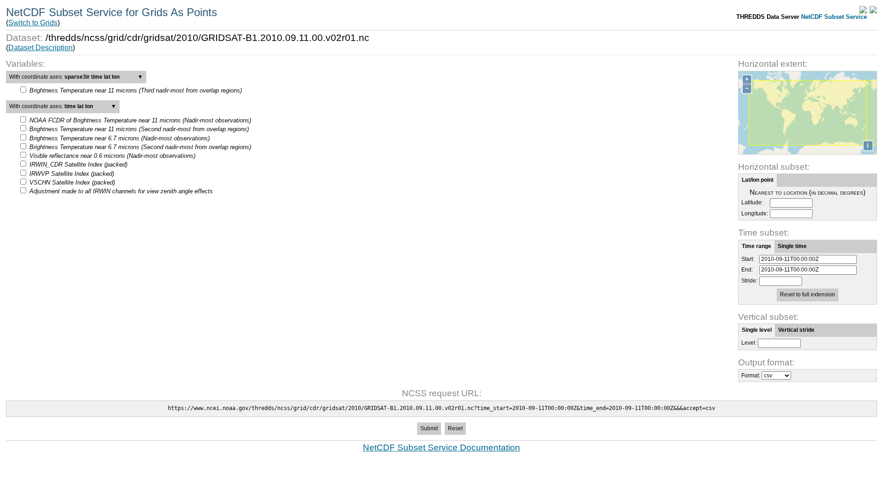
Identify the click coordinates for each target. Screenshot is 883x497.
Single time (792, 246)
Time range (756, 246)
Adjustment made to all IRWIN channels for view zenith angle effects (121, 191)
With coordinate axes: (76, 77)
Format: (750, 375)
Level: (749, 343)
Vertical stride (796, 330)
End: (747, 270)
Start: (747, 259)
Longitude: (754, 214)
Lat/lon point (758, 180)
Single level (757, 330)
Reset (455, 428)
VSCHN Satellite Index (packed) (72, 182)
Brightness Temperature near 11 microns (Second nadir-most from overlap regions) (139, 129)
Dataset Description (40, 48)
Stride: (749, 281)
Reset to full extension (807, 294)
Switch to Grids (32, 23)
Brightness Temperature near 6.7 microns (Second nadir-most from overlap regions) (140, 147)
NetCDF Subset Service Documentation (441, 447)
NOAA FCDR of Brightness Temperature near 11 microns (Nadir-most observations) (140, 120)
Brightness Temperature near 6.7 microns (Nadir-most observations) (119, 138)
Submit (429, 428)
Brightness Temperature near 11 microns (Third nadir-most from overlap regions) (135, 90)
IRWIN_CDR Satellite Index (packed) (78, 164)
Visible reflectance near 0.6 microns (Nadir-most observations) (112, 155)
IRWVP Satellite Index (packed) (71, 173)
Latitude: (752, 203)
